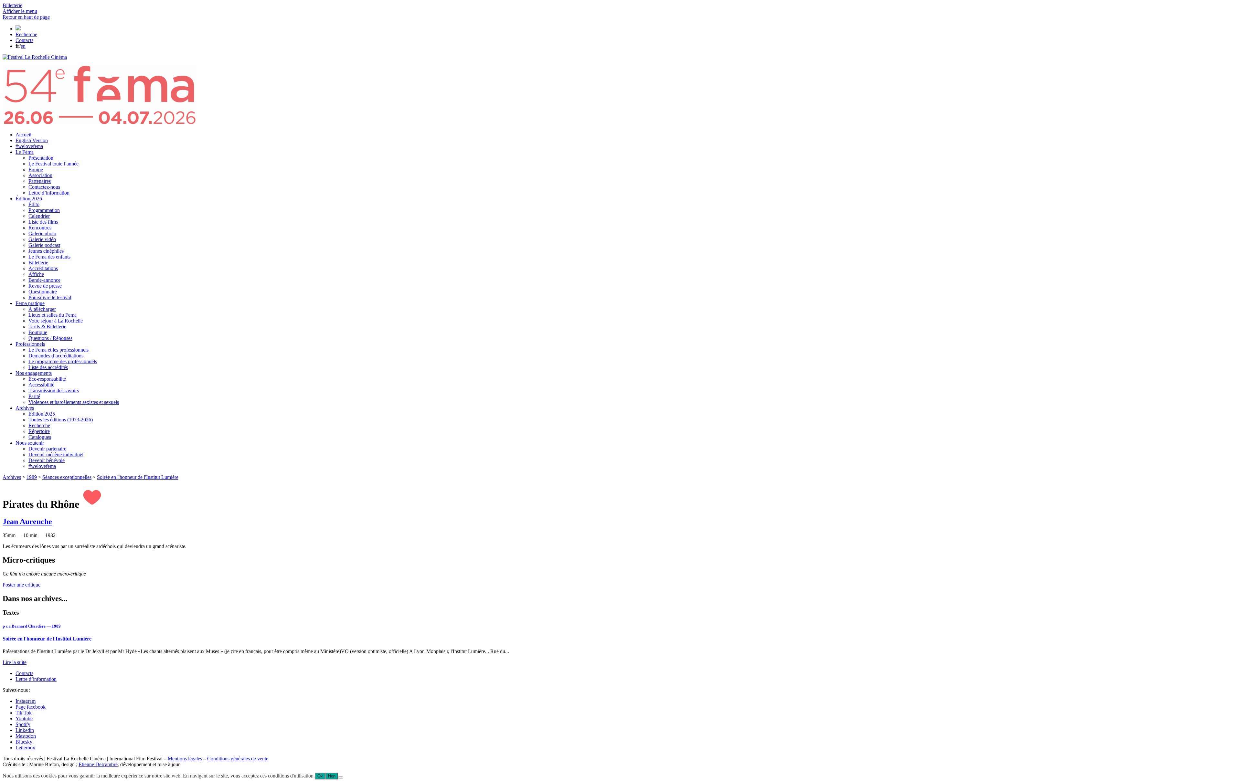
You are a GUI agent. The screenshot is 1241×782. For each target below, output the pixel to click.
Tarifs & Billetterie (47, 326)
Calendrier (39, 216)
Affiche (36, 274)
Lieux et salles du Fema (52, 315)
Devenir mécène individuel (55, 454)
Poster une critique (21, 584)
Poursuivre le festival (49, 297)
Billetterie (38, 262)
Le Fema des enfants (49, 256)
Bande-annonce (44, 280)
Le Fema (25, 152)
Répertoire (39, 431)
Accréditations (43, 268)
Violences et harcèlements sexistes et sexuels (73, 402)
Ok (320, 776)
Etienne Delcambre (98, 764)
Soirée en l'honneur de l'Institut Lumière (137, 477)
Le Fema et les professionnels (58, 350)
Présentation (40, 158)
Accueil (23, 134)
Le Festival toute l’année (53, 163)
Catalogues (39, 437)
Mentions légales (185, 758)
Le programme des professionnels (62, 361)
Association (40, 175)
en (23, 46)
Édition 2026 (29, 198)
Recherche (39, 425)
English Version (32, 140)
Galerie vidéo (42, 239)
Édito (33, 204)
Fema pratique (30, 303)
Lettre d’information (48, 193)
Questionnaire (42, 291)
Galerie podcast (44, 245)
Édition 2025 (41, 414)
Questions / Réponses (50, 338)
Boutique (37, 332)
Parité (34, 396)
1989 (32, 477)
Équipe (35, 169)
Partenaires (39, 181)
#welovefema (29, 146)
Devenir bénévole (46, 460)
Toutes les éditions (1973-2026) (60, 419)
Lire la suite (15, 662)
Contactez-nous (44, 187)
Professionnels (30, 344)
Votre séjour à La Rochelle (55, 320)
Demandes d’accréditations (55, 355)
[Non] (340, 777)
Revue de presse (45, 286)
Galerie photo (42, 233)
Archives (25, 408)
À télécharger (42, 309)
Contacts (24, 673)
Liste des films (43, 222)
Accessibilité (41, 384)
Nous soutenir (30, 443)
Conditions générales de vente (237, 758)
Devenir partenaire (47, 448)
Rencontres (39, 227)
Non (331, 776)
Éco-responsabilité (47, 379)
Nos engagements (34, 373)
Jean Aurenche (27, 521)
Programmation (44, 210)
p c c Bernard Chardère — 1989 (32, 626)
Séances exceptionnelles (66, 477)
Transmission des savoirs (53, 390)
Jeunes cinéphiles (46, 251)
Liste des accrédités (48, 367)
